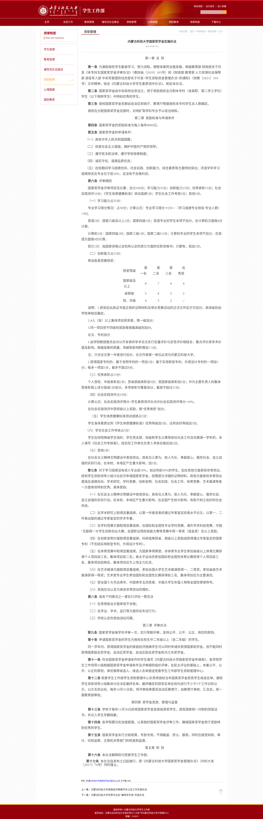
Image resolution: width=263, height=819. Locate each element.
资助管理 (131, 22)
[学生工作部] (75, 16)
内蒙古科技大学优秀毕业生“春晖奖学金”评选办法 (117, 795)
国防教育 (174, 22)
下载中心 (216, 22)
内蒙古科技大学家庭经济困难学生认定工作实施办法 (119, 789)
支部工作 (68, 22)
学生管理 (49, 49)
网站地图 (198, 6)
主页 (46, 22)
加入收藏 (222, 6)
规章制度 (195, 22)
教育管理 (89, 22)
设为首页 (210, 6)
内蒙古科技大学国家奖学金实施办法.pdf (103, 781)
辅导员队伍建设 (110, 22)
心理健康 (153, 22)
